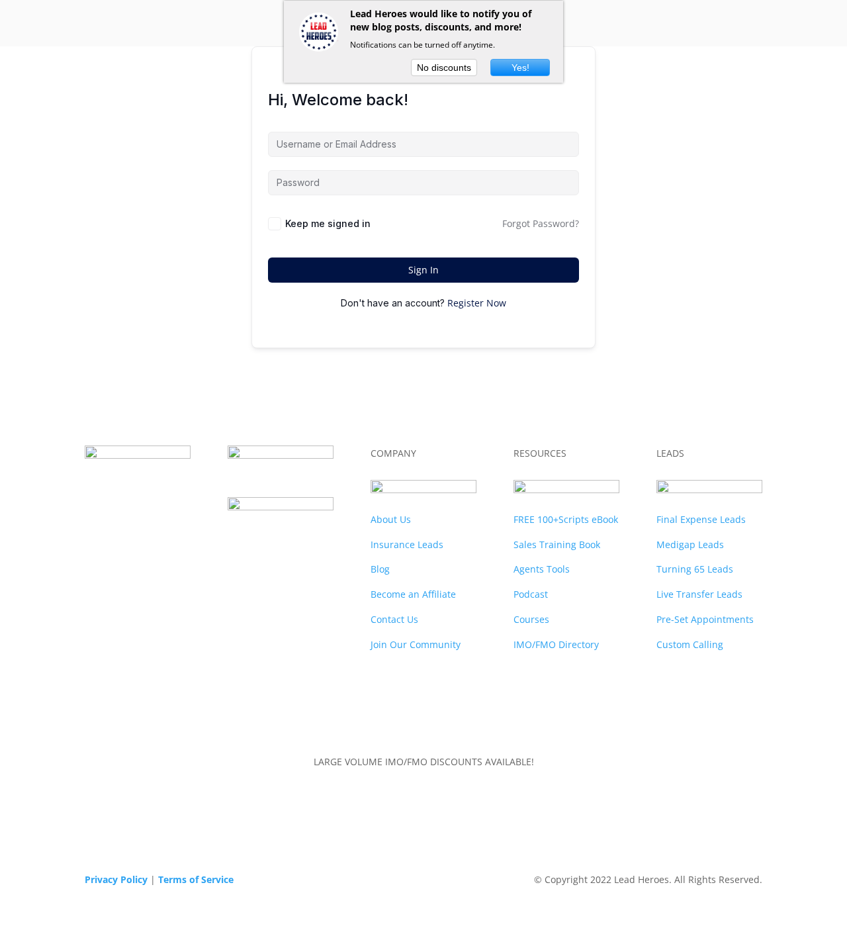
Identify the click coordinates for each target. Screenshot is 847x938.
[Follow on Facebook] (251, 539)
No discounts (444, 67)
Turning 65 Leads (694, 569)
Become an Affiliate (413, 594)
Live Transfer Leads (699, 594)
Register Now (476, 303)
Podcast (530, 594)
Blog (380, 569)
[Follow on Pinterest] (254, 566)
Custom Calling (689, 644)
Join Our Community (416, 644)
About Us (391, 519)
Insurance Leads (407, 544)
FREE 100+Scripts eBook (565, 519)
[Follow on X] (278, 539)
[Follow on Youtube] (280, 566)
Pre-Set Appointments (705, 619)
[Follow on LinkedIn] (304, 539)
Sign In (423, 269)
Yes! (520, 67)
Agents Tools (541, 569)
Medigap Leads (690, 544)
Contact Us (394, 619)
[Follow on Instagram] (307, 566)
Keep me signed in (328, 223)
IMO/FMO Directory (556, 644)
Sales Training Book (556, 544)
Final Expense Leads (701, 519)
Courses (531, 619)
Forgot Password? (540, 223)
